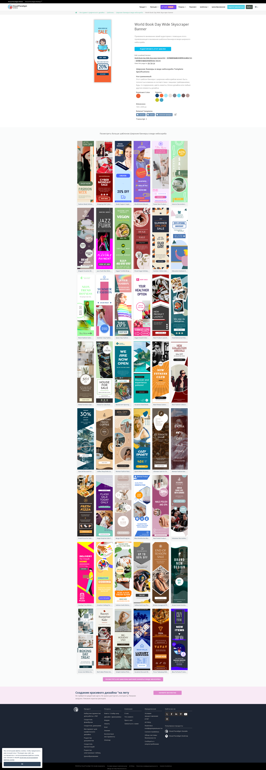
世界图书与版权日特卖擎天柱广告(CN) (148, 61)
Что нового (128, 717)
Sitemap (107, 740)
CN (154, 63)
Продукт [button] (142, 7)
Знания (107, 731)
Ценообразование (218, 7)
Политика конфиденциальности (147, 766)
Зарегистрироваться (236, 7)
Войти (249, 7)
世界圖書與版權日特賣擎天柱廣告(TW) (179, 58)
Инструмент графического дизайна (91, 12)
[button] (154, 7)
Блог (106, 727)
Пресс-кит (128, 720)
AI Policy (148, 722)
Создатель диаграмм (92, 726)
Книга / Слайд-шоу (111, 713)
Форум (106, 720)
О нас (126, 713)
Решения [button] (192, 7)
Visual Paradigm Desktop (33, 1)
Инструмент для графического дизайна (90, 731)
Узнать (107, 724)
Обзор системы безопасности (116, 768)
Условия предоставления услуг (151, 716)
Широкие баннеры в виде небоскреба (129, 12)
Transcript (140, 119)
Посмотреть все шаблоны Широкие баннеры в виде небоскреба (133, 679)
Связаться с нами (131, 724)
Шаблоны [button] (203, 7)
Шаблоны (110, 12)
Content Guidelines (152, 732)
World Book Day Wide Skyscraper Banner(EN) (150, 58)
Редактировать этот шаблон (153, 49)
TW (151, 63)
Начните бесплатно (167, 693)
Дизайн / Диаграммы (112, 717)
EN (149, 63)
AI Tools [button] (167, 7)
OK (22, 764)
